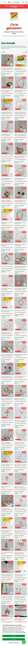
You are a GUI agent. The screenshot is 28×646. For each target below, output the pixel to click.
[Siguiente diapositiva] (26, 6)
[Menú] (1, 2)
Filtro (4, 52)
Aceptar (13, 635)
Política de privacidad (21, 632)
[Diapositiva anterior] (1, 6)
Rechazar (14, 639)
